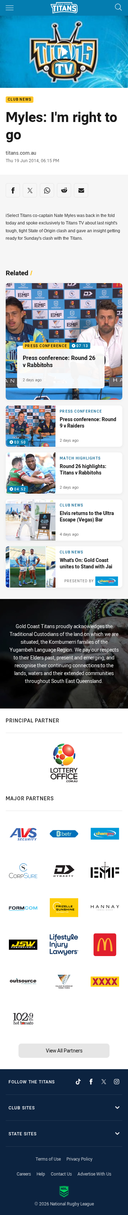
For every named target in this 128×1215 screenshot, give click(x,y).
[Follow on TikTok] (78, 1081)
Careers (24, 1174)
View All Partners (64, 1050)
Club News (19, 99)
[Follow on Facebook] (91, 1081)
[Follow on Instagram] (116, 1081)
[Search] (118, 7)
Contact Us (61, 1174)
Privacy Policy (79, 1159)
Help (41, 1174)
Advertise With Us (94, 1174)
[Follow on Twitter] (104, 1081)
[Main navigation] (10, 8)
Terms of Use (48, 1159)
